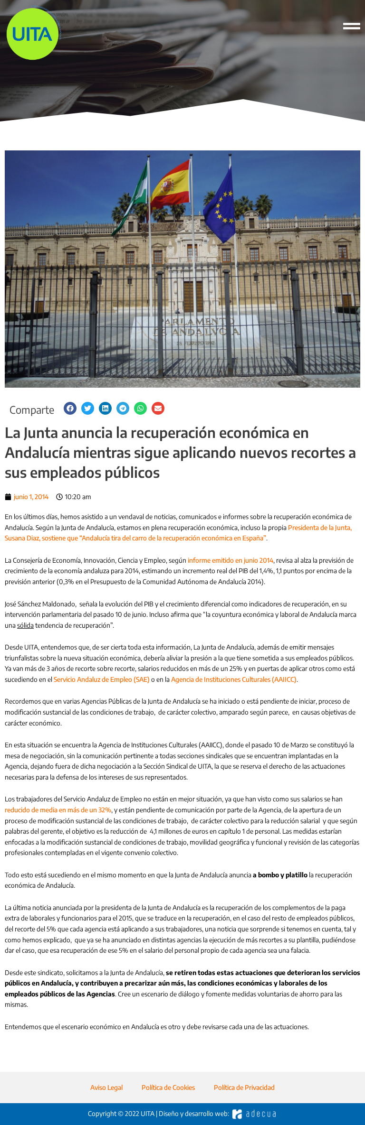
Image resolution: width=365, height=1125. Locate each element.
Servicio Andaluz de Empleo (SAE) (102, 679)
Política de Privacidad (244, 1087)
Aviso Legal (106, 1087)
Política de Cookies (168, 1087)
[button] (70, 408)
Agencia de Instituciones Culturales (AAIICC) (234, 679)
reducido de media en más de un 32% (58, 810)
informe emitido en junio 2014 (230, 560)
